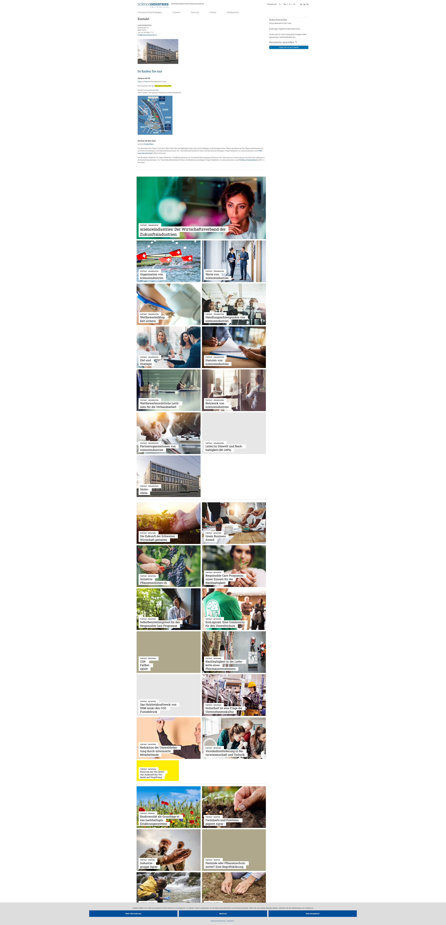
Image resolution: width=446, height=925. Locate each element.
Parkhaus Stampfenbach (248, 160)
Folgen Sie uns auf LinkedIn (289, 47)
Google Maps (149, 144)
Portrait (212, 12)
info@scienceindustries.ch (147, 35)
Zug (139, 81)
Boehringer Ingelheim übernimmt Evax (284, 29)
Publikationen (233, 12)
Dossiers (176, 12)
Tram (146, 81)
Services (195, 12)
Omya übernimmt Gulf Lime (280, 23)
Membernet (272, 4)
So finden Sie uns (150, 71)
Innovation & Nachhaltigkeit (150, 12)
